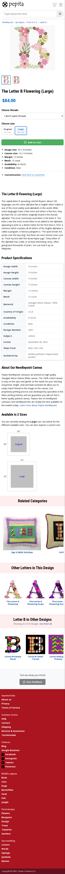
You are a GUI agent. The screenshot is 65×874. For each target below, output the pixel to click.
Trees (5, 825)
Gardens (6, 833)
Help (4, 718)
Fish (4, 798)
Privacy (5, 703)
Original (18, 444)
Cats (4, 781)
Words (5, 848)
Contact (6, 722)
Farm (4, 794)
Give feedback (34, 681)
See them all (46, 623)
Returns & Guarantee (13, 731)
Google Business (11, 750)
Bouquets (7, 817)
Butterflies (7, 789)
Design (5, 821)
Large (22, 476)
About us (6, 699)
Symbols (6, 857)
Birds (4, 777)
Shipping (6, 726)
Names (5, 861)
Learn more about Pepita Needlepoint (38, 405)
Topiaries (7, 829)
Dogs (4, 785)
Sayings (6, 852)
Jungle (5, 802)
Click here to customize (33, 174)
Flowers (6, 813)
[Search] (60, 13)
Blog (4, 746)
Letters (6, 844)
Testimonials (9, 735)
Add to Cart (34, 142)
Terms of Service (11, 707)
